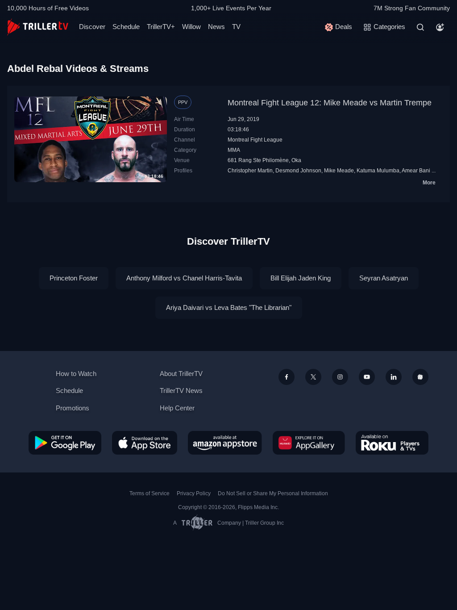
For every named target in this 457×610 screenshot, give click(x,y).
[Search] (420, 27)
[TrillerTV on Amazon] (225, 442)
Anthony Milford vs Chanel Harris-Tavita (184, 278)
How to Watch (76, 373)
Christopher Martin (250, 170)
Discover (92, 26)
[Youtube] (367, 377)
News (216, 26)
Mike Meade (339, 170)
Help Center (177, 408)
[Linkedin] (394, 377)
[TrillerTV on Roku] (392, 442)
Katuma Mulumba (378, 170)
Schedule (126, 26)
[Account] (440, 27)
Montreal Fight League (255, 140)
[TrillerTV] (37, 27)
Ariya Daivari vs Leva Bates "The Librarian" (228, 307)
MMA (234, 150)
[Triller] (420, 377)
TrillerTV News (181, 390)
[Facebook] (286, 377)
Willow (191, 26)
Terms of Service (149, 493)
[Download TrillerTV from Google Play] (65, 442)
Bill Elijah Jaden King (300, 278)
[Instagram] (340, 377)
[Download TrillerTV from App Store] (144, 442)
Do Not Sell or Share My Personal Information (273, 493)
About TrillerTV (181, 373)
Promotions (72, 408)
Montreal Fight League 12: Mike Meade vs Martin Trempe (330, 102)
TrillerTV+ (161, 26)
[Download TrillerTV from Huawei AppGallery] (309, 442)
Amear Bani (416, 170)
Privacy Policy (194, 493)
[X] (313, 377)
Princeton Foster (74, 278)
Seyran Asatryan (383, 278)
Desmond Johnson (298, 170)
